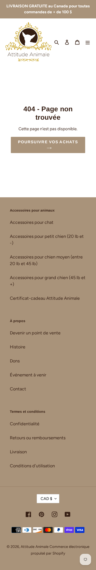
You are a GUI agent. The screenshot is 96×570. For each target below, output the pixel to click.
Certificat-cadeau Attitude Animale (45, 298)
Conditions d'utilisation (32, 466)
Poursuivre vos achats (48, 142)
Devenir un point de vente (35, 333)
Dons (15, 361)
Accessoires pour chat (31, 222)
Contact (18, 389)
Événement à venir (28, 375)
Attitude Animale (34, 546)
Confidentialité (24, 424)
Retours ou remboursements (37, 438)
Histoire (17, 347)
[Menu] (87, 42)
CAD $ (46, 498)
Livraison (18, 452)
